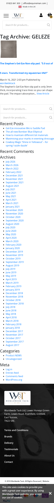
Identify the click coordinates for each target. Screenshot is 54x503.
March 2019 (12, 282)
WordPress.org (14, 379)
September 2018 (15, 303)
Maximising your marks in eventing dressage (30, 138)
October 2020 (13, 217)
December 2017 (14, 331)
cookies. (18, 497)
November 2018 (14, 296)
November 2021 (14, 179)
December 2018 (14, 293)
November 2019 (14, 255)
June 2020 (11, 230)
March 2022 (12, 168)
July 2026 (10, 161)
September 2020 (15, 220)
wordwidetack (7, 83)
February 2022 (13, 172)
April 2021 (11, 199)
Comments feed (14, 376)
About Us (9, 455)
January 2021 (13, 206)
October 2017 (13, 338)
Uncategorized (14, 359)
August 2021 (12, 185)
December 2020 (14, 210)
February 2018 (13, 324)
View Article (43, 93)
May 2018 (11, 314)
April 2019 (11, 279)
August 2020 (12, 224)
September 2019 (15, 262)
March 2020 (12, 241)
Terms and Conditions (16, 430)
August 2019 (12, 265)
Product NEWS (14, 355)
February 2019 (13, 286)
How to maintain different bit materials (27, 135)
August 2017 (12, 345)
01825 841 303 (13, 3)
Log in (9, 369)
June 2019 (11, 272)
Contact (8, 461)
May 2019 (11, 275)
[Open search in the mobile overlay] (27, 25)
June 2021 (11, 192)
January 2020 (13, 248)
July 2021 (10, 189)
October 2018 (13, 300)
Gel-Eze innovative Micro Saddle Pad (25, 128)
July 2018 (10, 307)
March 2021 (12, 203)
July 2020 (10, 227)
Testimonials (11, 449)
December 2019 (14, 251)
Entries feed (12, 372)
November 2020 (14, 213)
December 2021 (14, 175)
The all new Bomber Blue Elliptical (24, 131)
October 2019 (13, 258)
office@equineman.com (34, 3)
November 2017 (14, 334)
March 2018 (12, 320)
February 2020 (13, 244)
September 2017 (15, 341)
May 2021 (11, 196)
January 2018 (13, 327)
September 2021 (15, 182)
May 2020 (11, 234)
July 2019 (10, 269)
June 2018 (11, 310)
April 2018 (11, 317)
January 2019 (13, 289)
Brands (8, 436)
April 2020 (11, 237)
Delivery (8, 442)
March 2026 (12, 165)
